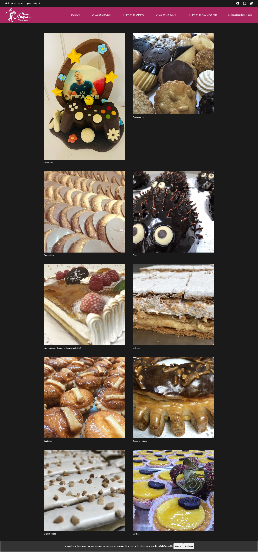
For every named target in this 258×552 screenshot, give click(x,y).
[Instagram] (245, 3)
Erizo (135, 255)
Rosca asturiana (140, 441)
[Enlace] (17, 15)
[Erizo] (173, 212)
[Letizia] (173, 490)
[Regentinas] (84, 212)
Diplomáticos (50, 534)
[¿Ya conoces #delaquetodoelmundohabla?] (84, 304)
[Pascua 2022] (84, 96)
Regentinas (49, 255)
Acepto (178, 546)
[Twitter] (251, 3)
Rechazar (189, 546)
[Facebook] (238, 3)
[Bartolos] (84, 397)
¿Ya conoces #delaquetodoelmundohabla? (62, 348)
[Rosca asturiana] (173, 397)
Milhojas (136, 348)
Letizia (136, 534)
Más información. (165, 546)
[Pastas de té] (173, 73)
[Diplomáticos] (84, 490)
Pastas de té (138, 117)
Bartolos (48, 441)
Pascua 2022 (50, 162)
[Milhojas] (173, 304)
